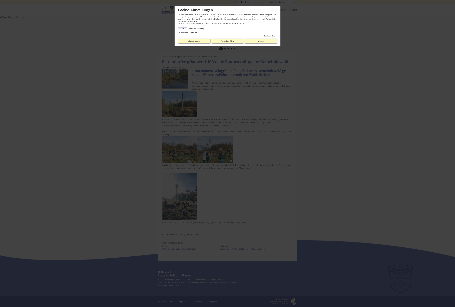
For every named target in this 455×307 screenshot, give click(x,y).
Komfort (194, 33)
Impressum (182, 28)
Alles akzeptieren (194, 41)
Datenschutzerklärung (196, 28)
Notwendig (184, 33)
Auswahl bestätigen (227, 41)
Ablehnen (261, 41)
